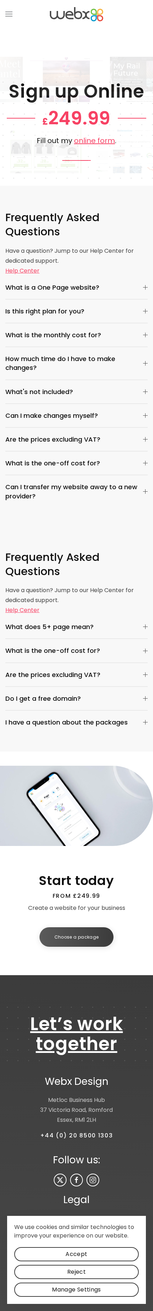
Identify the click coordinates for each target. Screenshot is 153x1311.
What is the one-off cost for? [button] (52, 463)
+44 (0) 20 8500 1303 (76, 1135)
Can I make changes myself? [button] (51, 415)
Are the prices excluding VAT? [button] (52, 439)
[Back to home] (76, 14)
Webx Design (77, 1081)
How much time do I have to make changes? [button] (60, 363)
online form (94, 141)
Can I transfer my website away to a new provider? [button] (71, 491)
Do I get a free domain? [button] (43, 698)
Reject (76, 1272)
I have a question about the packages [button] (66, 722)
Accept (76, 1254)
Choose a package (76, 937)
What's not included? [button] (39, 391)
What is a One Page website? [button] (52, 287)
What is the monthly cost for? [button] (53, 335)
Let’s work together (76, 1033)
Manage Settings (76, 1289)
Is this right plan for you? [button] (44, 311)
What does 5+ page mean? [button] (49, 626)
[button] (8, 14)
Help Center (22, 271)
